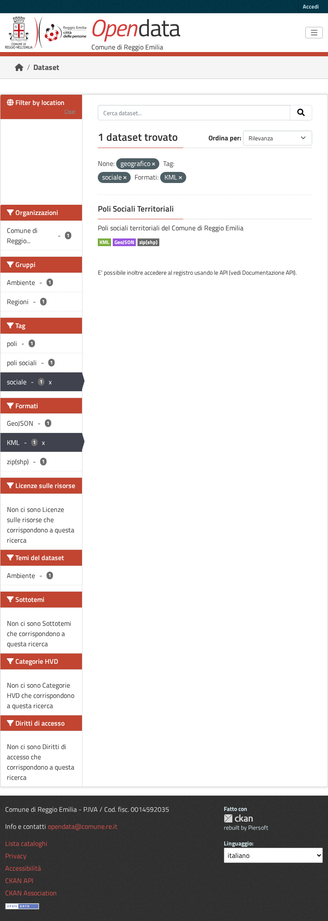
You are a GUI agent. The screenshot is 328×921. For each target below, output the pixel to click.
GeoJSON (124, 242)
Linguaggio (238, 843)
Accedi (311, 6)
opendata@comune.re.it (82, 826)
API (224, 272)
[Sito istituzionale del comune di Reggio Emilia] (45, 33)
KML (104, 242)
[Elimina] (153, 164)
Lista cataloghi (26, 843)
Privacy (15, 856)
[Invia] (301, 112)
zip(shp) (148, 242)
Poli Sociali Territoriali (136, 208)
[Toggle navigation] (314, 33)
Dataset (46, 67)
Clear (70, 111)
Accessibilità (23, 868)
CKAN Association (31, 893)
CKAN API (19, 880)
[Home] (19, 67)
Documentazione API (268, 272)
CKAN (238, 818)
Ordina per (224, 138)
